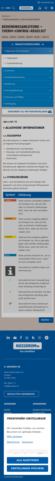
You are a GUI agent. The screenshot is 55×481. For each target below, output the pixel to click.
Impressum (27, 442)
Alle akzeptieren (27, 460)
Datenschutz (13, 442)
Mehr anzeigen (14, 436)
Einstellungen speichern (27, 468)
